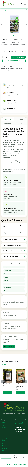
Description (8, 119)
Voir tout (3, 364)
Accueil (3, 422)
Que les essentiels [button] (11, 464)
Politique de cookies (6, 459)
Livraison (20, 123)
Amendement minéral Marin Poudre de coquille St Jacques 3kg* (20, 385)
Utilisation (20, 119)
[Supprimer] (4, 57)
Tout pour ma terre (8, 10)
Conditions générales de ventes (6, 438)
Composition (7, 123)
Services (3, 427)
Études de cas (5, 426)
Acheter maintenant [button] (14, 60)
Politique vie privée (5, 444)
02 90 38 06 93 (19, 424)
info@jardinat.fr (19, 422)
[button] (25, 10)
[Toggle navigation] (25, 4)
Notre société (4, 424)
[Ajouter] (9, 57)
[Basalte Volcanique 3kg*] (7, 376)
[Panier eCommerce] (21, 4)
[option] (14, 381)
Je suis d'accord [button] (22, 464)
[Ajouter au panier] (7, 392)
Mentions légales (4, 449)
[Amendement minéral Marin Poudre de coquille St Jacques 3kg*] (20, 376)
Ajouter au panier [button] (19, 57)
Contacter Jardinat (9, 346)
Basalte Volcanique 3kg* (7, 384)
